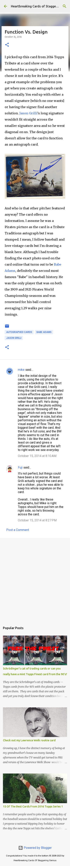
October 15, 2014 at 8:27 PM (37, 520)
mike (21, 370)
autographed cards (19, 332)
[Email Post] (7, 327)
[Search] (64, 6)
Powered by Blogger (37, 848)
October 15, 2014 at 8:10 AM (37, 456)
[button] (7, 45)
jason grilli (13, 338)
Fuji (20, 467)
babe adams (44, 332)
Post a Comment (17, 530)
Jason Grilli (28, 113)
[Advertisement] (35, 579)
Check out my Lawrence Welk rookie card (29, 740)
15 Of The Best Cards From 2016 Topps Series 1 (33, 806)
